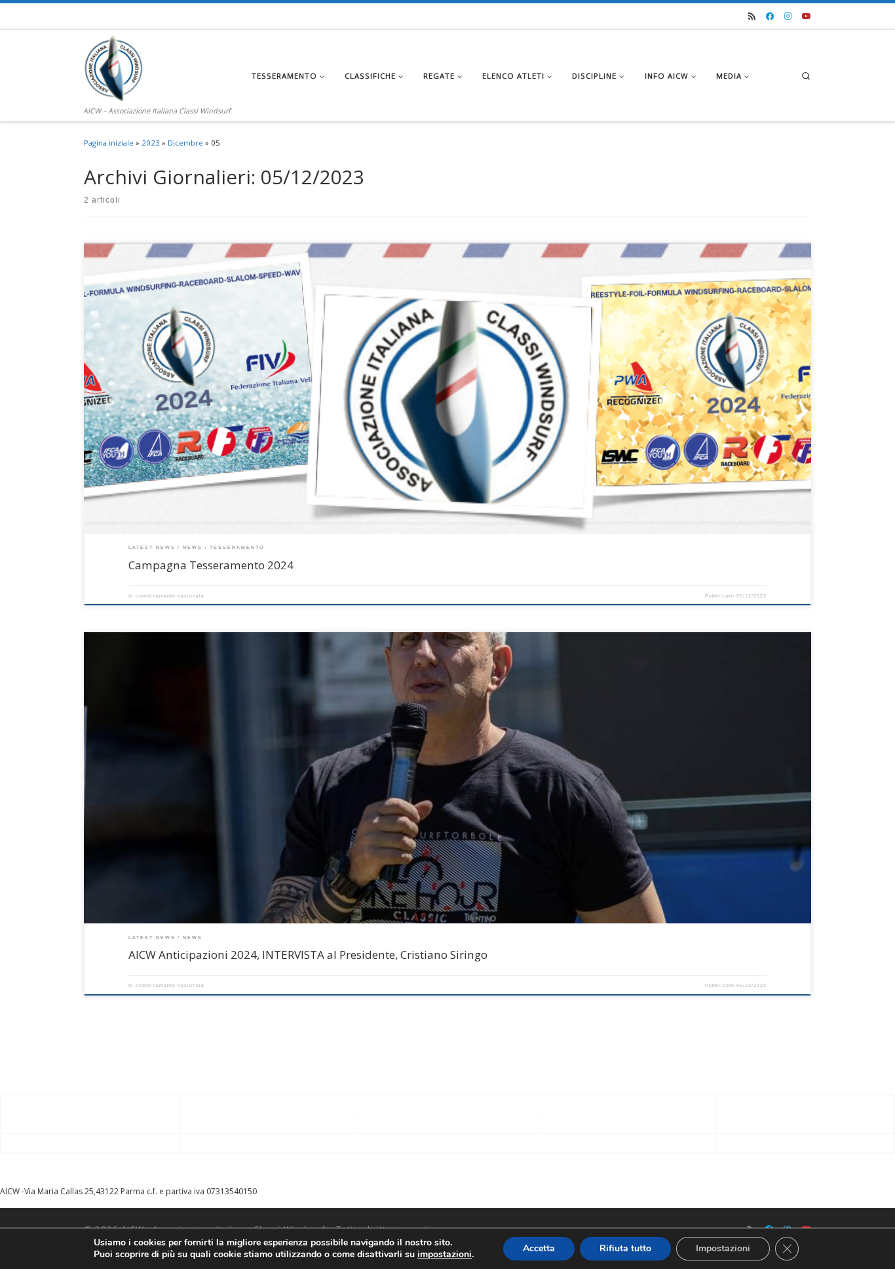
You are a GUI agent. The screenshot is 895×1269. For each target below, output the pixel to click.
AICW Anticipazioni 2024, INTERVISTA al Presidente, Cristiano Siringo (307, 954)
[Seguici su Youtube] (806, 16)
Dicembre (185, 143)
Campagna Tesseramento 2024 (211, 565)
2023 (151, 143)
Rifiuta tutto (625, 1248)
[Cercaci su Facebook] (770, 16)
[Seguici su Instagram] (787, 16)
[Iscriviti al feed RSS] (751, 16)
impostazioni (444, 1254)
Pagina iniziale (109, 143)
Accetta (539, 1248)
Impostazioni (723, 1248)
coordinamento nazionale (170, 596)
